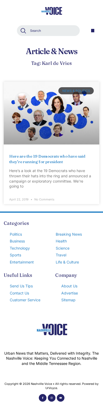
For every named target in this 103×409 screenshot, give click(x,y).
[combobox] (48, 30)
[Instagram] (51, 398)
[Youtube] (60, 398)
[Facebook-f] (42, 398)
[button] (93, 30)
